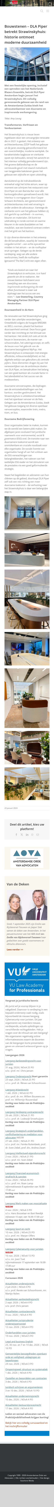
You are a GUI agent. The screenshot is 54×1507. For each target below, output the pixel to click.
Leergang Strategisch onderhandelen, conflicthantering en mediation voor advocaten (24, 1134)
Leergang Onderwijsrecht (18, 1076)
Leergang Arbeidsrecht (16, 1089)
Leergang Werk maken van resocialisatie (26, 1203)
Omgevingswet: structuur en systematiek (26, 1369)
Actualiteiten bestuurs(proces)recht (23, 1404)
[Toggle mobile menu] (48, 10)
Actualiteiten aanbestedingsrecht (22, 1299)
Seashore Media (27, 1480)
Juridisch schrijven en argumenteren (24, 1387)
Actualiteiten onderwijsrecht (20, 1283)
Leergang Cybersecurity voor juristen (24, 1248)
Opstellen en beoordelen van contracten (26, 1378)
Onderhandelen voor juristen (20, 1332)
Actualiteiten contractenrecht (20, 1311)
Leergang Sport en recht (17, 1228)
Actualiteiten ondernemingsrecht (22, 1396)
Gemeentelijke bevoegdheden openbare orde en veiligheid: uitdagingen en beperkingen (26, 1357)
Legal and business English (19, 1341)
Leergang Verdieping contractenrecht (24, 1111)
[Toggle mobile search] (41, 10)
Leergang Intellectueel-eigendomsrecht (25, 1153)
